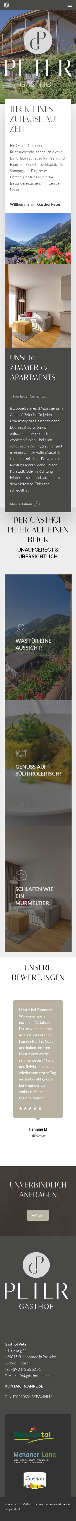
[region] (38, 1079)
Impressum (51, 1504)
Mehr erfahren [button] (21, 504)
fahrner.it (63, 1504)
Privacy (39, 1504)
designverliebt (12, 1509)
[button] (70, 5)
